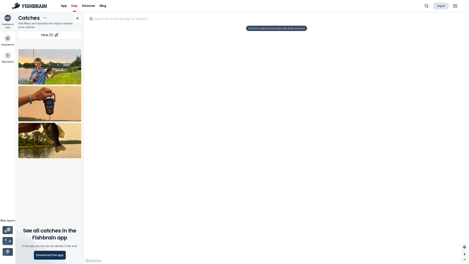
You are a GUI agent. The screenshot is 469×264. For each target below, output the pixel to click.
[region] (276, 138)
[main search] (426, 5)
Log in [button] (441, 6)
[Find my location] (464, 247)
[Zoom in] (464, 254)
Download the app (50, 255)
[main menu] (455, 6)
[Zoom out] (464, 259)
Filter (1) (47, 35)
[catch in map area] (49, 67)
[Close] (77, 18)
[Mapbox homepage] (93, 261)
